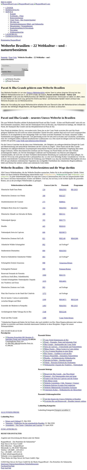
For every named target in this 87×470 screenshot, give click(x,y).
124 (43, 190)
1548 (44, 312)
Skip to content (6, 2)
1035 (44, 281)
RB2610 (62, 226)
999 (43, 269)
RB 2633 (74, 190)
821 (43, 238)
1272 (44, 293)
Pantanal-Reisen (65, 269)
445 (43, 226)
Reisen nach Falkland (13, 421)
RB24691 (62, 281)
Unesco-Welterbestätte (36, 93)
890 (43, 251)
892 (43, 245)
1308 (44, 318)
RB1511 (62, 214)
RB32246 (74, 300)
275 (43, 202)
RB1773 (62, 220)
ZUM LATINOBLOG (9, 429)
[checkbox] (12, 74)
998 (43, 263)
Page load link (6, 468)
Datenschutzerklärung (17, 464)
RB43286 (74, 238)
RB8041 (62, 202)
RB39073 (62, 232)
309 (43, 214)
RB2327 (62, 196)
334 (43, 208)
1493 (44, 306)
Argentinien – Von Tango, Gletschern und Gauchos (23, 425)
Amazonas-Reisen (65, 263)
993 (43, 287)
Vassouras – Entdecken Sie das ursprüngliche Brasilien (25, 423)
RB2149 (62, 238)
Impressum (5, 464)
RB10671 (62, 300)
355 (43, 220)
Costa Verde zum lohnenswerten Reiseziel (30, 141)
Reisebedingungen (32, 464)
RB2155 (62, 275)
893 (43, 257)
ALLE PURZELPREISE (10, 412)
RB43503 (62, 190)
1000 (44, 275)
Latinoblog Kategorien (46, 410)
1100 (44, 300)
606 (43, 232)
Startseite (4, 57)
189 (43, 196)
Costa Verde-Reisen (66, 318)
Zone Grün (13, 57)
